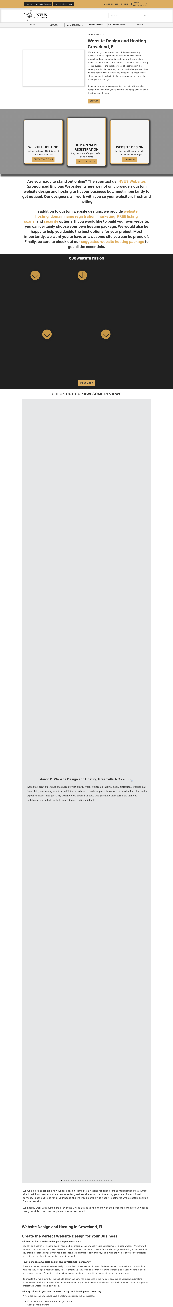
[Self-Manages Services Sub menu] (129, 25)
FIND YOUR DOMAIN (86, 161)
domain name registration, (73, 216)
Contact (140, 24)
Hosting (29, 4)
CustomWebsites (54, 25)
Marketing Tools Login (63, 4)
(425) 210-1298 (112, 4)
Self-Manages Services (117, 25)
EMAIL (126, 4)
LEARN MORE (130, 159)
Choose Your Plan (43, 159)
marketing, (106, 216)
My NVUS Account (43, 4)
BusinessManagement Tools (75, 25)
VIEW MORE (86, 383)
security (51, 221)
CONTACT (93, 101)
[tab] (61, 1180)
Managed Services (95, 25)
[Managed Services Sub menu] (105, 25)
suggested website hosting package (112, 241)
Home (32, 24)
